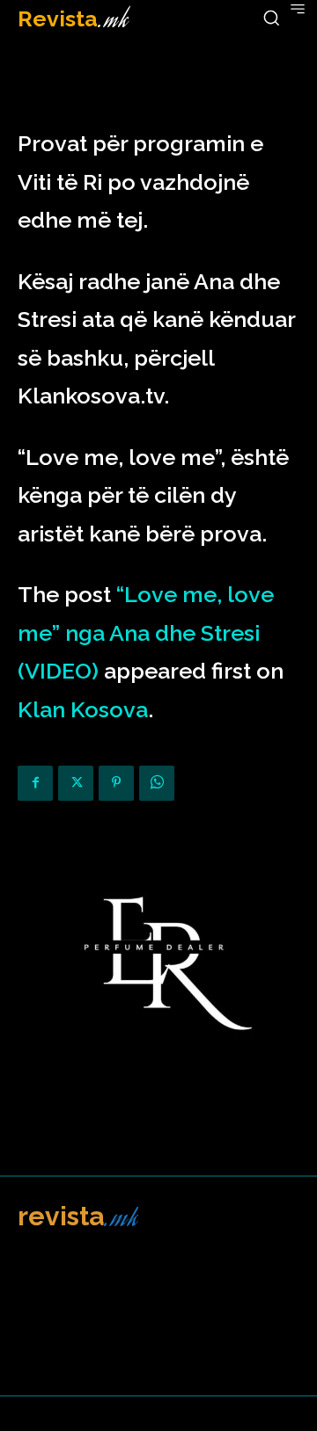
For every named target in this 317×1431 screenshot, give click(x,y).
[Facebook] (35, 783)
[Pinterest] (116, 783)
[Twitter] (75, 783)
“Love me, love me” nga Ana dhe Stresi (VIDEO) (146, 632)
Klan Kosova (83, 709)
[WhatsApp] (156, 783)
